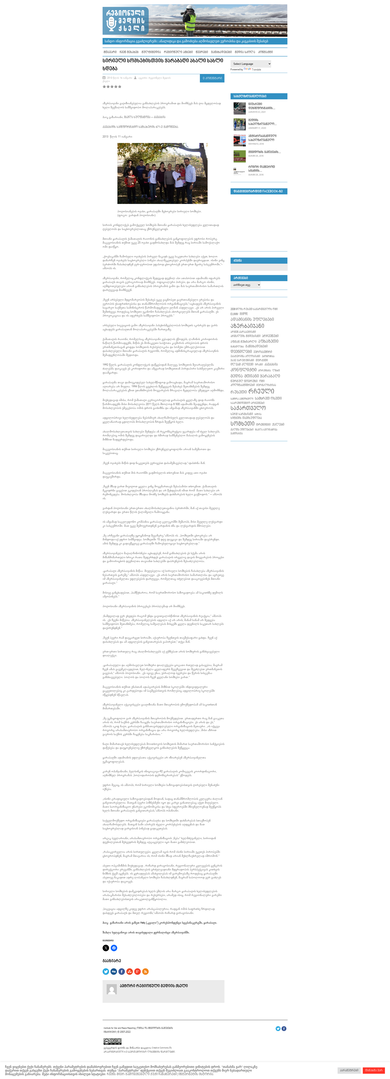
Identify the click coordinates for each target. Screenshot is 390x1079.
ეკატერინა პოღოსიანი (245, 356)
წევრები (202, 52)
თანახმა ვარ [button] (373, 1070)
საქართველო (248, 408)
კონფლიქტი (244, 370)
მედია (237, 376)
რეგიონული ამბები (178, 52)
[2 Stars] (108, 86)
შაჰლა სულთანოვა (137, 117)
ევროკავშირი (263, 352)
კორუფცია (264, 370)
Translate (256, 69)
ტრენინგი (263, 425)
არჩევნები (270, 336)
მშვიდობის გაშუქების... (264, 152)
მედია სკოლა (245, 52)
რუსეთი (239, 392)
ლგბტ (276, 370)
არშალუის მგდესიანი (245, 336)
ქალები (278, 425)
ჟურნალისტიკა (266, 385)
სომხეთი (243, 424)
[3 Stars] (112, 86)
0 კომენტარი (212, 78)
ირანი (259, 364)
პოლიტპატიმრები (243, 385)
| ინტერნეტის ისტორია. (195, 1074)
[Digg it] (113, 974)
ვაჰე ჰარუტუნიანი (242, 360)
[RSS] (145, 974)
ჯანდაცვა (237, 433)
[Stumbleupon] (129, 974)
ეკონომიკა (268, 356)
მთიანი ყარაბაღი (262, 376)
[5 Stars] (119, 86)
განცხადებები (221, 52)
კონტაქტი (265, 52)
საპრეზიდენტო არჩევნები (247, 403)
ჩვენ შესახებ (129, 52)
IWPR (244, 314)
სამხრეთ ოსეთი (268, 398)
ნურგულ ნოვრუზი (244, 381)
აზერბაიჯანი (247, 326)
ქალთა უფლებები (242, 429)
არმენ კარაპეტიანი (243, 332)
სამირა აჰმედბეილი (242, 399)
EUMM (234, 314)
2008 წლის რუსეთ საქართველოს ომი (254, 309)
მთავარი (110, 52)
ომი (261, 381)
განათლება (237, 346)
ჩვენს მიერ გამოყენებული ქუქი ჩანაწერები (141, 1074)
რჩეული (261, 391)
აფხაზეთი (268, 341)
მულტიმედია (151, 52)
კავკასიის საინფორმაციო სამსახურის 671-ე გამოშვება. (141, 127)
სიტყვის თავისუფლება (246, 418)
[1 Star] (104, 86)
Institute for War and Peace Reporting (119, 1028)
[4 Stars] (115, 86)
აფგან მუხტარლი (244, 341)
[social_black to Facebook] (121, 974)
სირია (258, 414)
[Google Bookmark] (137, 974)
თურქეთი (262, 360)
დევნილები (241, 351)
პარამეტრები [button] (349, 1070)
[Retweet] (106, 974)
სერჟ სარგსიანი (242, 414)
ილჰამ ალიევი (242, 364)
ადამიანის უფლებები (252, 319)
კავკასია (159, 117)
